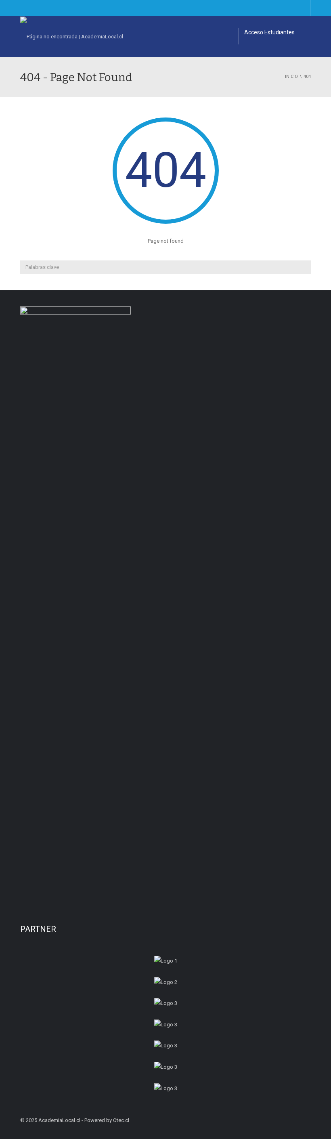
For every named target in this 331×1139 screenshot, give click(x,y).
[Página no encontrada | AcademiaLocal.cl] (71, 36)
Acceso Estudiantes (269, 32)
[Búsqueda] (304, 267)
